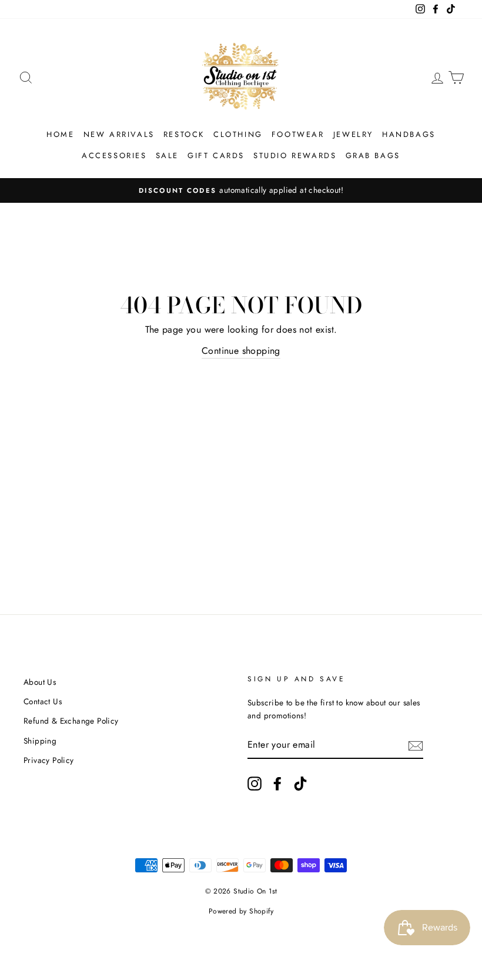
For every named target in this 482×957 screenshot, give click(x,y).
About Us (40, 682)
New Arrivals (119, 134)
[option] (241, 190)
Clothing (238, 134)
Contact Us (43, 701)
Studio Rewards (294, 155)
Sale (167, 155)
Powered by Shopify (241, 911)
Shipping (40, 741)
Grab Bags (373, 155)
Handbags (409, 134)
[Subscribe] (415, 744)
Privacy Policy (49, 760)
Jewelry (353, 134)
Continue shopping (241, 350)
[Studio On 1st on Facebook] (277, 784)
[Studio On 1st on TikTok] (300, 784)
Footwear (298, 134)
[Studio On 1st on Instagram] (254, 784)
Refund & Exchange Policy (71, 721)
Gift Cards (216, 155)
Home (60, 134)
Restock (184, 134)
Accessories (114, 155)
